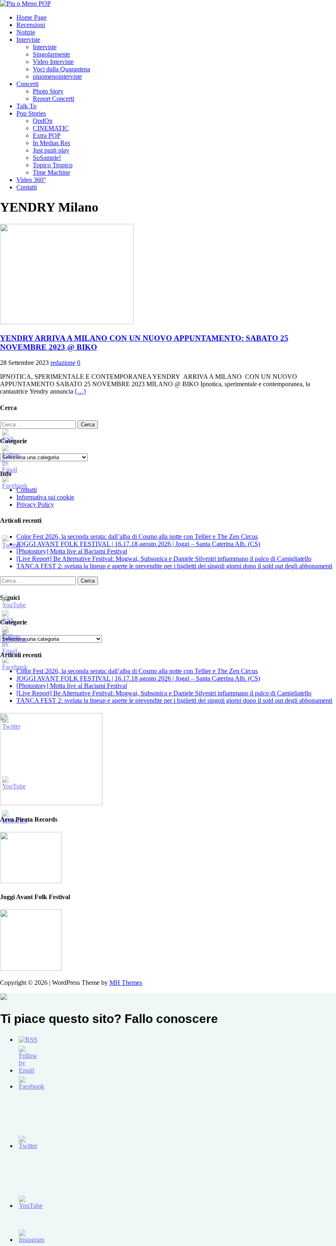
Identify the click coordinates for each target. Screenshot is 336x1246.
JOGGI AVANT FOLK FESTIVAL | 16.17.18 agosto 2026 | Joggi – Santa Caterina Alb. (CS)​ (138, 543)
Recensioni (30, 24)
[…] (80, 391)
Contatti (26, 187)
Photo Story (48, 91)
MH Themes (125, 982)
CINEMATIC (51, 128)
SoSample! (47, 157)
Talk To (26, 106)
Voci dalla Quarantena (61, 69)
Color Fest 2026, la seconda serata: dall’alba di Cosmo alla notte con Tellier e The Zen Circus (137, 536)
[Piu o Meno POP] (25, 3)
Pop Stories (31, 113)
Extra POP (47, 135)
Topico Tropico (53, 165)
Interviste (28, 39)
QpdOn (42, 120)
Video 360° (31, 179)
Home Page (31, 17)
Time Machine (51, 172)
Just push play (51, 150)
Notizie (25, 32)
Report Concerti (53, 98)
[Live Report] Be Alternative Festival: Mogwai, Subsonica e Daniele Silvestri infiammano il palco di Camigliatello (163, 558)
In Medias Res (51, 142)
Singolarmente (51, 54)
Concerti (27, 83)
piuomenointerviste (57, 76)
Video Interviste (53, 61)
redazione (62, 362)
